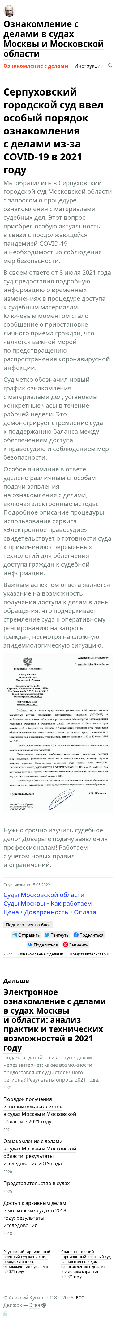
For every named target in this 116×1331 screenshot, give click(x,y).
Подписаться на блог (28, 925)
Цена (11, 912)
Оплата (85, 912)
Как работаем (71, 903)
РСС (80, 1297)
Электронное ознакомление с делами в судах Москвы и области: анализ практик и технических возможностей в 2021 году (54, 1020)
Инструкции (89, 65)
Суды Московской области (43, 895)
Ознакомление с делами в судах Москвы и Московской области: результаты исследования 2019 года (39, 1152)
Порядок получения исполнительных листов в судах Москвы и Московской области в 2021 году (39, 1110)
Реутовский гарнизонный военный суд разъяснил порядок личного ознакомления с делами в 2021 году (26, 1261)
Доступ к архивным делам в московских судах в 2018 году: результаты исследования (34, 1214)
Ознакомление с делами (35, 65)
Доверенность (46, 912)
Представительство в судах (36, 1183)
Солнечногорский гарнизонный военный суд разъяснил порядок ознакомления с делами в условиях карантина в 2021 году (86, 1264)
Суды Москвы (24, 903)
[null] (26, 934)
